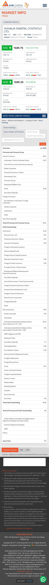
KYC (21, 450)
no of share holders (35, 136)
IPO (27, 450)
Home (4, 120)
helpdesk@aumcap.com (24, 571)
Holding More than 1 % (13, 140)
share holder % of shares (14, 132)
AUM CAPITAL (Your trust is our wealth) (12, 4)
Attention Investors (10, 450)
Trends (43, 144)
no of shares (32, 132)
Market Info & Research (16, 120)
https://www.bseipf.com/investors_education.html (19, 523)
